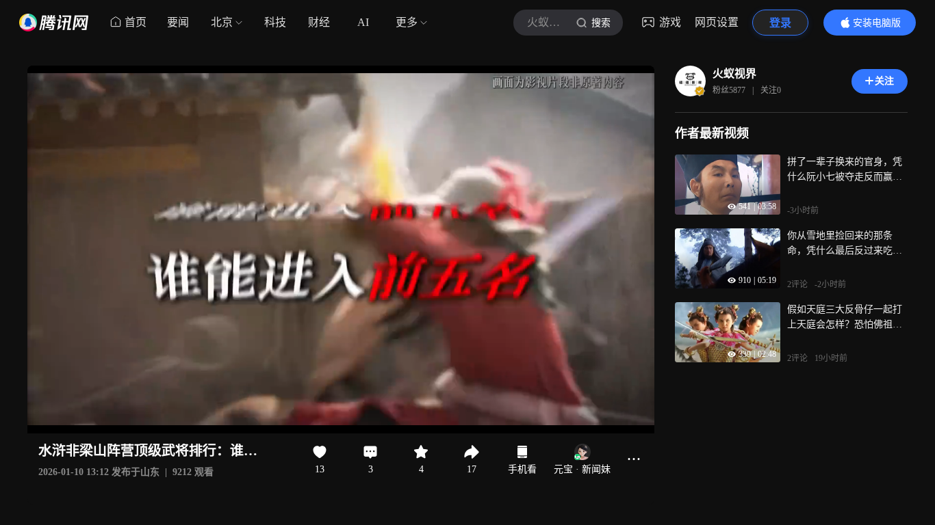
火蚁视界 (734, 73)
